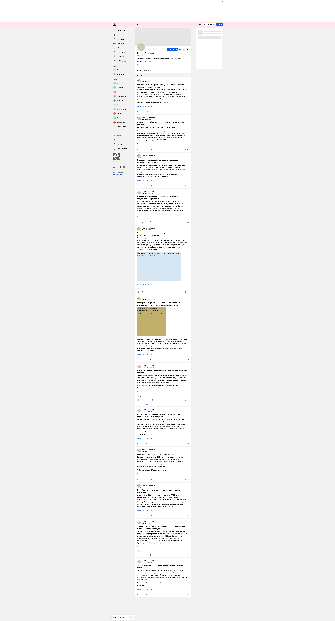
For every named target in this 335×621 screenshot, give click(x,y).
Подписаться (172, 49)
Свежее (139, 75)
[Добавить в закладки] (142, 222)
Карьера (144, 367)
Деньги (144, 81)
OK (131, 617)
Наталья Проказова (148, 80)
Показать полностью (144, 106)
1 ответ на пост (142, 404)
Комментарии (147, 70)
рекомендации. (118, 174)
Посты (139, 70)
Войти (219, 24)
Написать (210, 24)
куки (123, 617)
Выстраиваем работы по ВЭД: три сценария (155, 454)
